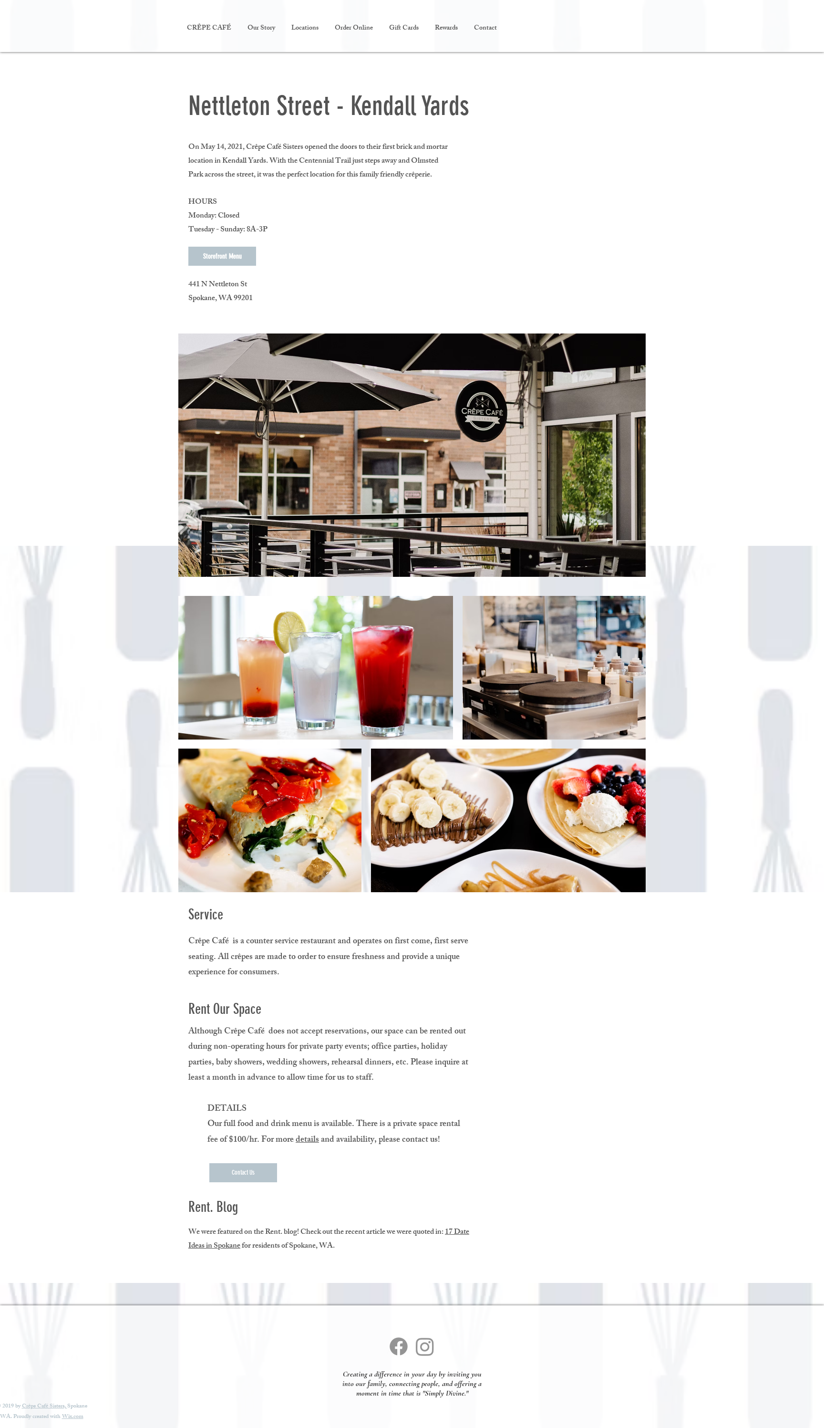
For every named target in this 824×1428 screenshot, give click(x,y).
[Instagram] (425, 1346)
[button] (305, 28)
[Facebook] (399, 1346)
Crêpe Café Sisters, (44, 1406)
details (307, 1140)
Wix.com (72, 1417)
